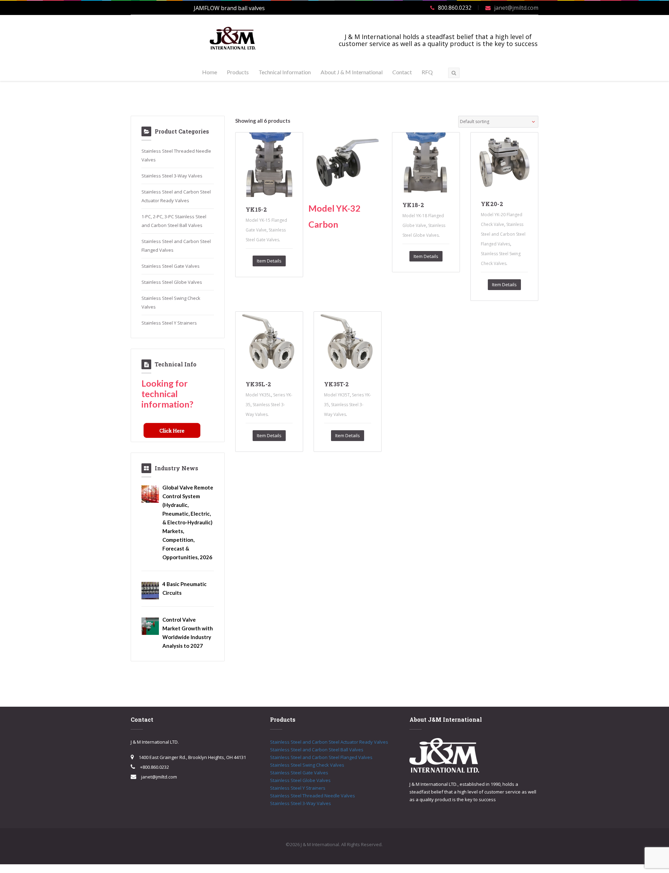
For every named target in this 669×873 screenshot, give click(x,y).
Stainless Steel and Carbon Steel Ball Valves (316, 749)
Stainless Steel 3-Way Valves (171, 176)
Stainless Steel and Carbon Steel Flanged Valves (503, 234)
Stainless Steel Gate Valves (170, 266)
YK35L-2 (258, 384)
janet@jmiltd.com (516, 8)
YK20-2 (492, 203)
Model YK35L (258, 395)
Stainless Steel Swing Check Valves (307, 765)
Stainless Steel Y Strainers (169, 323)
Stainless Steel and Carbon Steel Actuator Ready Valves (329, 742)
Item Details (269, 261)
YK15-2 (256, 209)
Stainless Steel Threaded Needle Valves (312, 795)
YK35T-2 (336, 384)
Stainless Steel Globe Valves (171, 282)
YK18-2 (413, 204)
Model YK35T (337, 395)
